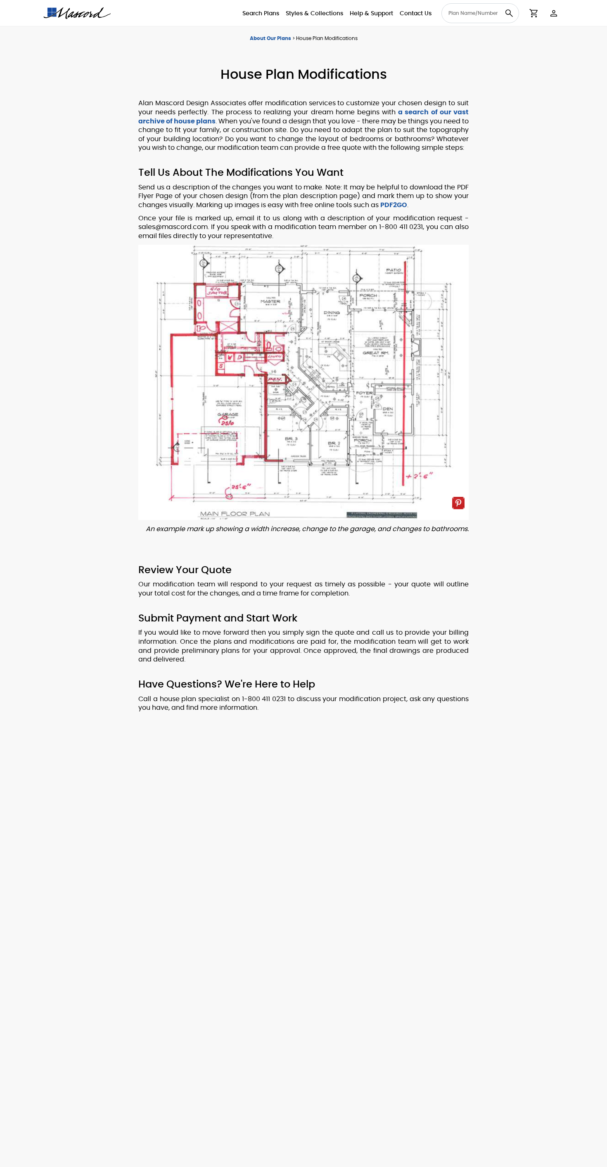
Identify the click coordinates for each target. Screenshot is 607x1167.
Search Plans (260, 14)
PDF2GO (393, 205)
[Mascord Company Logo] (77, 13)
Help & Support (371, 14)
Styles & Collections (314, 14)
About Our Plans (270, 38)
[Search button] (509, 13)
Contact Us (416, 14)
